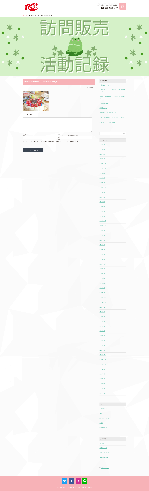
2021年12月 (103, 297)
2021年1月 (102, 350)
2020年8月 (102, 374)
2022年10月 (103, 264)
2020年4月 (102, 393)
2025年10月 (103, 168)
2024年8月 (102, 197)
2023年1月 (102, 259)
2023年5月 (102, 245)
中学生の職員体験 (104, 103)
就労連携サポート (104, 418)
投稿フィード (103, 448)
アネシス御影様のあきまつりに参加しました (112, 117)
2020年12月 (103, 355)
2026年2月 (102, 154)
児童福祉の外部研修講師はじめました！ (110, 112)
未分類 (101, 423)
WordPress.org (104, 457)
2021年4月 (102, 335)
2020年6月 (102, 383)
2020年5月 (102, 388)
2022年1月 (102, 292)
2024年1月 (102, 216)
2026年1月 (102, 159)
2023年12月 (103, 221)
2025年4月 (102, 182)
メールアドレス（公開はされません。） (69, 135)
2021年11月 (103, 302)
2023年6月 (102, 240)
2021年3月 (102, 340)
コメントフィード (104, 452)
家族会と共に (103, 108)
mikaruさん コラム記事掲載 (107, 122)
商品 (101, 413)
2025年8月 (102, 173)
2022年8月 (102, 268)
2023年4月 (102, 249)
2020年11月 (103, 359)
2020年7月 (102, 378)
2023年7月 (102, 235)
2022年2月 (102, 288)
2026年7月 (102, 144)
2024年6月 (102, 206)
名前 (24, 135)
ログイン (102, 443)
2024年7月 (102, 202)
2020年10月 (103, 364)
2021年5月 (102, 331)
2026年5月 (102, 149)
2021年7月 (102, 321)
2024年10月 (103, 187)
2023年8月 (102, 230)
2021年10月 (103, 307)
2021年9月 (102, 312)
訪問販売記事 (103, 427)
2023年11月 (103, 226)
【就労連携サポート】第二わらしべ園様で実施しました (113, 90)
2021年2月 (102, 345)
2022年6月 (102, 278)
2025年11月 (103, 163)
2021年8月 (102, 316)
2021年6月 (102, 326)
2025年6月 (102, 178)
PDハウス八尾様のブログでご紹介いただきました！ (112, 97)
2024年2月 (102, 211)
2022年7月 (102, 273)
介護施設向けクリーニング (107, 85)
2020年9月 (102, 369)
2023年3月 (102, 254)
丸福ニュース (103, 408)
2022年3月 (102, 283)
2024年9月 (102, 192)
